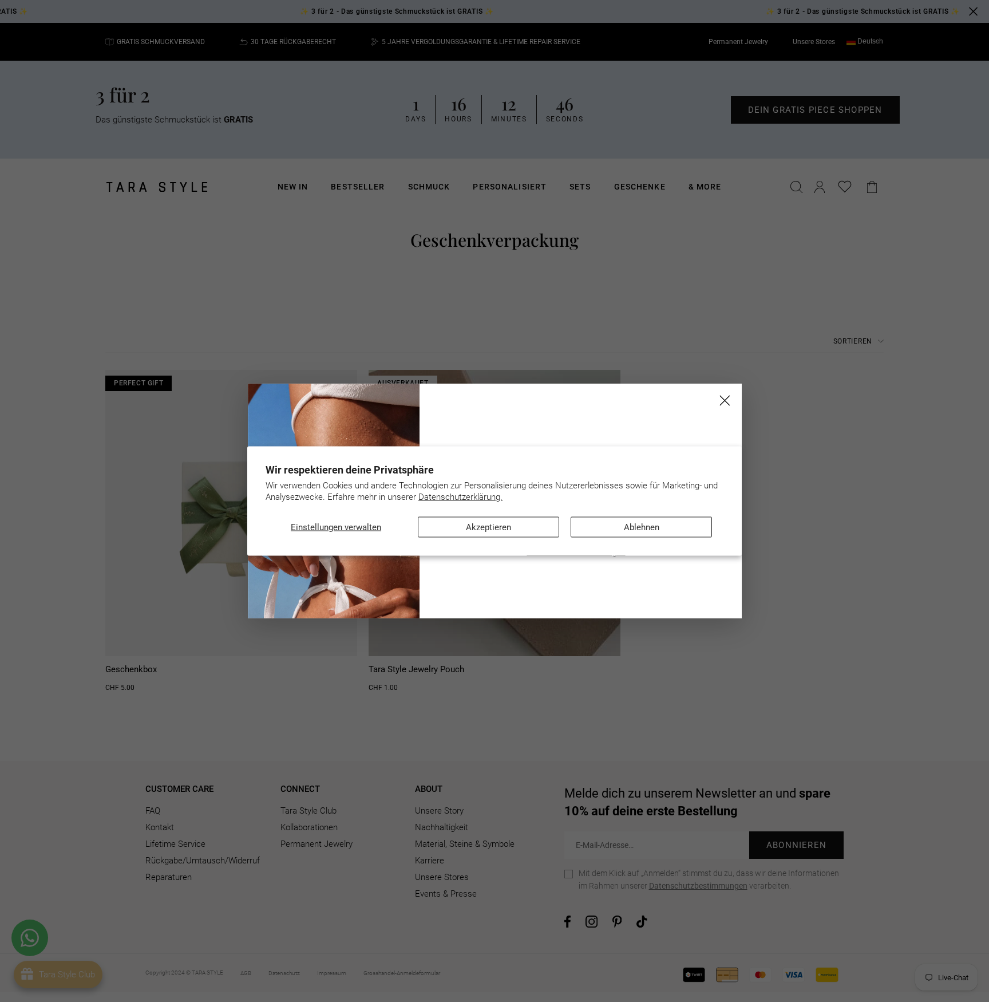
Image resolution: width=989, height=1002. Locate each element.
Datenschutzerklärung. (460, 496)
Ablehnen (641, 527)
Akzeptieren (488, 527)
